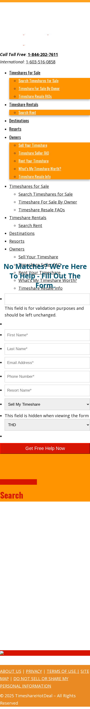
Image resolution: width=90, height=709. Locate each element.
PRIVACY (34, 671)
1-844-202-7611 (43, 54)
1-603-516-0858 (40, 62)
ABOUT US (10, 671)
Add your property (18, 482)
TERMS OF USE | (63, 671)
